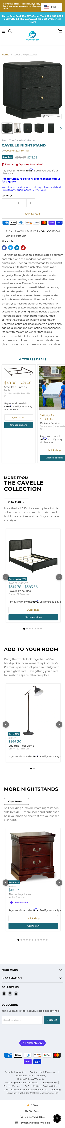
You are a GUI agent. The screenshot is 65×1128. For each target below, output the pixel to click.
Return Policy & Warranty (30, 1079)
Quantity (7, 195)
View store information (16, 236)
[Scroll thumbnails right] (60, 128)
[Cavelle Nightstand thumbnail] (7, 128)
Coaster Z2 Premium (18, 150)
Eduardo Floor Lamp (21, 745)
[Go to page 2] (27, 628)
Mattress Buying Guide (45, 1086)
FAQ (27, 1086)
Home (5, 54)
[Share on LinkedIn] (16, 247)
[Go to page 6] (38, 628)
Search (9, 1072)
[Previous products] (6, 577)
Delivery (41, 1075)
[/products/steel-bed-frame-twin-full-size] (19, 372)
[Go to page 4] (32, 628)
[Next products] (59, 577)
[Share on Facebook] (4, 247)
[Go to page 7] (41, 628)
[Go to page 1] (24, 629)
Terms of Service (12, 1086)
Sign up (52, 1019)
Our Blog (56, 1089)
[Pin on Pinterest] (23, 247)
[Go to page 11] (47, 940)
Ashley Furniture (16, 897)
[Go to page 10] (44, 940)
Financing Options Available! (23, 164)
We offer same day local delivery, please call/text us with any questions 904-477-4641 (31, 188)
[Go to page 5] (35, 628)
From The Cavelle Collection (19, 140)
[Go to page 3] (29, 628)
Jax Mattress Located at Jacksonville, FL (25, 1089)
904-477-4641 (29, 16)
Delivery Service (50, 423)
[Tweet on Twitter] (10, 247)
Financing (50, 1072)
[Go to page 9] (41, 940)
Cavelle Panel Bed (19, 590)
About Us (21, 1072)
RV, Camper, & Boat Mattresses (21, 1082)
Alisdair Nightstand (20, 894)
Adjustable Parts (24, 1075)
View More (15, 501)
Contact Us (36, 1072)
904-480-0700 (55, 16)
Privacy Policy (49, 1082)
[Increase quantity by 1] (30, 202)
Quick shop (18, 417)
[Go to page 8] (38, 940)
